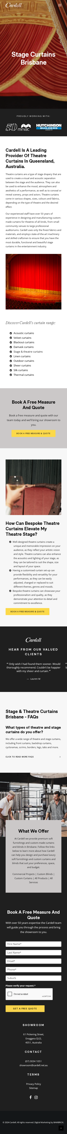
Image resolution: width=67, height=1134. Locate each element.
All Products (41, 881)
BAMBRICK (58, 1126)
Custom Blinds (45, 877)
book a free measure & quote (33, 433)
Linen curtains (22, 356)
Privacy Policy (33, 1087)
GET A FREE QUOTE (25, 1012)
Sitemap (33, 1091)
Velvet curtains (22, 338)
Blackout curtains (24, 342)
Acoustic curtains (24, 333)
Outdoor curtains (24, 361)
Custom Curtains (23, 881)
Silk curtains (21, 370)
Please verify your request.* (21, 989)
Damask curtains (24, 347)
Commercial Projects (23, 877)
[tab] (33, 760)
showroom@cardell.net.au (33, 1068)
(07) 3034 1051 (33, 1064)
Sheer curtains (22, 365)
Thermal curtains (24, 375)
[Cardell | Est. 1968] (14, 5)
